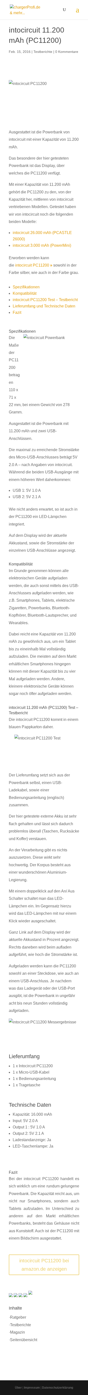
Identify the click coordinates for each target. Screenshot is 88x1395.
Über (18, 1387)
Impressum (32, 1387)
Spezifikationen (26, 287)
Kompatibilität (24, 293)
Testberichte (42, 52)
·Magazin (17, 1332)
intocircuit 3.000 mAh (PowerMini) (42, 245)
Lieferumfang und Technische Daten (44, 306)
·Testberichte (20, 1325)
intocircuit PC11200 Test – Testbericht (45, 300)
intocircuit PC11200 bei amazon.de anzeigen (44, 1265)
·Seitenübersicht (23, 1340)
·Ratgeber (17, 1317)
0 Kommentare (66, 52)
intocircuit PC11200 (33, 265)
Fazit (17, 312)
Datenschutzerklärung (57, 1387)
